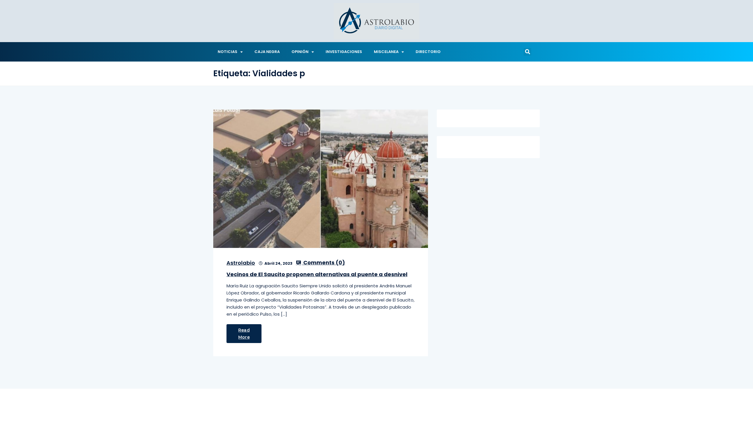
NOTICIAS (227, 51)
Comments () (323, 262)
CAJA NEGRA (267, 51)
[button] (527, 52)
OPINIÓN (300, 51)
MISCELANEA (386, 51)
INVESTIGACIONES (344, 51)
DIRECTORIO (428, 51)
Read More (244, 333)
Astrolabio (240, 263)
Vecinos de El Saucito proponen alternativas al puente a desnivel (316, 274)
